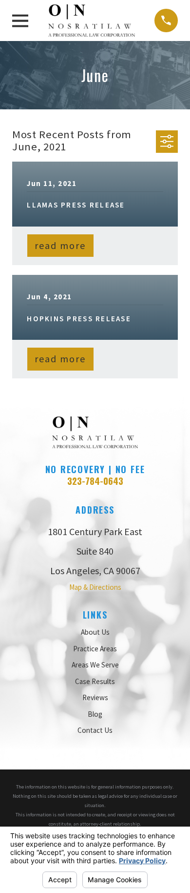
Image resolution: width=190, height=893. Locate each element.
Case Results (95, 681)
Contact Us (95, 730)
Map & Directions (95, 587)
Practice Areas (95, 648)
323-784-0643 (95, 480)
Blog (95, 714)
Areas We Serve (95, 664)
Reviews (95, 697)
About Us (95, 632)
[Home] (91, 20)
